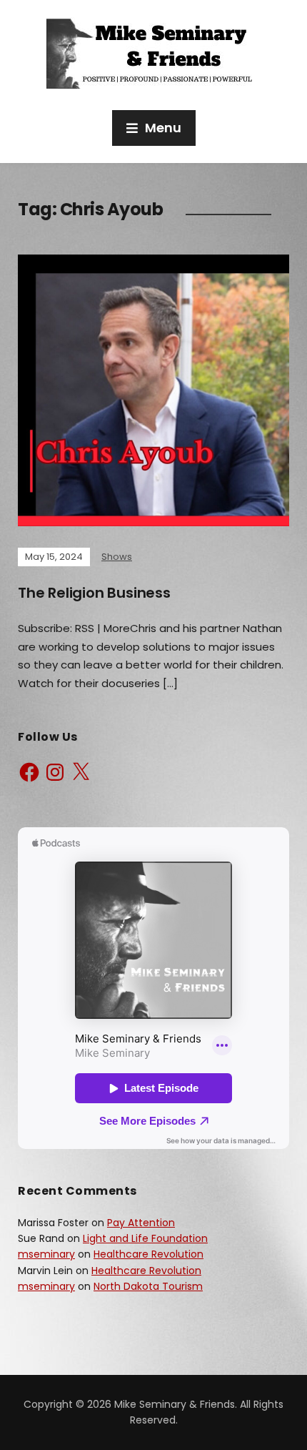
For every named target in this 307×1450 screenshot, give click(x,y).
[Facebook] (29, 772)
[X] (80, 772)
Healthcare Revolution (148, 1254)
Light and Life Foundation (145, 1238)
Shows (116, 556)
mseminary (46, 1254)
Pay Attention (141, 1222)
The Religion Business (94, 593)
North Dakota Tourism (148, 1286)
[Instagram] (55, 772)
